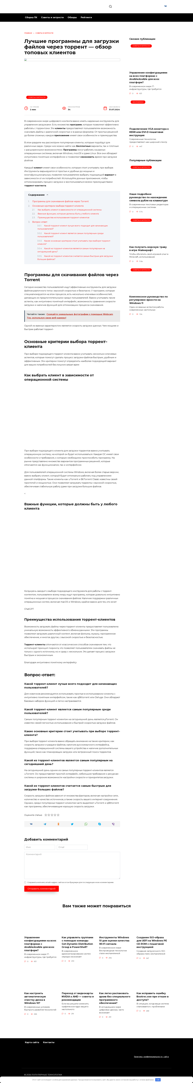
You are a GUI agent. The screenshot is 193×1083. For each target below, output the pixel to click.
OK (158, 1080)
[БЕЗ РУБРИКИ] (149, 123)
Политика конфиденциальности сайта (151, 1057)
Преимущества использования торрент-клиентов (63, 217)
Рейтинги (86, 17)
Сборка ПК (31, 17)
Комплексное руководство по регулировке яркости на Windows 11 (148, 299)
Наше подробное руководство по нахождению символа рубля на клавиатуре (148, 197)
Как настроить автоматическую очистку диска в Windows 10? (35, 998)
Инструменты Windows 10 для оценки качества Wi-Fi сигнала (114, 940)
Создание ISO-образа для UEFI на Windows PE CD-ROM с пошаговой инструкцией (152, 942)
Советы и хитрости (52, 17)
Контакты (48, 1042)
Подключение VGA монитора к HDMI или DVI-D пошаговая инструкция (149, 132)
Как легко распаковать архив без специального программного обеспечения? (114, 998)
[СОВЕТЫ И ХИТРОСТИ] (149, 67)
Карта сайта (32, 1042)
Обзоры (72, 17)
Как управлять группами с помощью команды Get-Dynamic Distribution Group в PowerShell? (77, 942)
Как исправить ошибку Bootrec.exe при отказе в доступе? (153, 996)
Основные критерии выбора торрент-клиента (58, 206)
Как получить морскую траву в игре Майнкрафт (148, 249)
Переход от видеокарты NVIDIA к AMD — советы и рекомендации (78, 996)
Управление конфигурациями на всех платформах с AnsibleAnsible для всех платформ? (148, 77)
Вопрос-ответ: (40, 222)
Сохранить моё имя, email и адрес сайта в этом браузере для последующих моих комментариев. (70, 882)
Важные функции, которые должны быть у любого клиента (68, 214)
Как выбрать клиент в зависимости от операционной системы (70, 210)
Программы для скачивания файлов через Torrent (60, 201)
